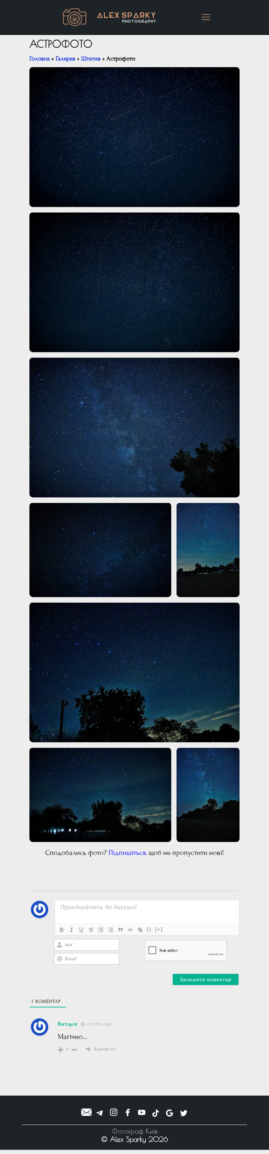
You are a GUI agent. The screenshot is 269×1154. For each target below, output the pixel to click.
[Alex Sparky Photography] (126, 17)
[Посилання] (140, 930)
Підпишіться (127, 853)
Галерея (65, 58)
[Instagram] (113, 1113)
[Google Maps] (169, 1113)
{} (149, 929)
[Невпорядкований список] (111, 930)
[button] (206, 17)
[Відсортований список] (101, 930)
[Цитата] (120, 930)
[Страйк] (91, 930)
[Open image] (134, 137)
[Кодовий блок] (130, 930)
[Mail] (85, 1113)
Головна (39, 58)
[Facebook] (127, 1113)
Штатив (91, 58)
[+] (159, 929)
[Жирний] (62, 930)
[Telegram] (99, 1113)
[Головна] (75, 17)
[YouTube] (141, 1113)
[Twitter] (183, 1113)
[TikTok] (155, 1113)
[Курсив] (71, 930)
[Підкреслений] (81, 930)
